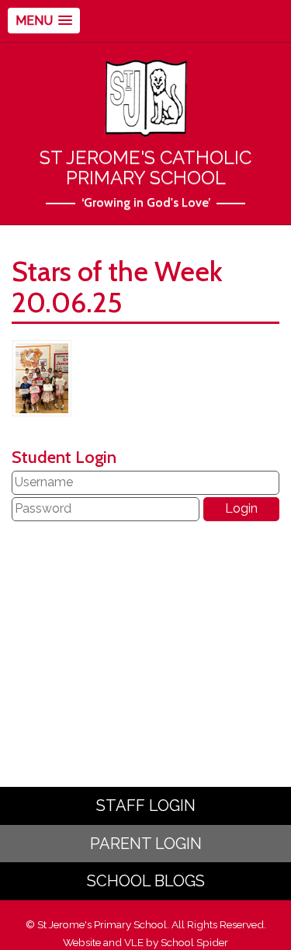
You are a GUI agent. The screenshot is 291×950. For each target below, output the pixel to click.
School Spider (194, 942)
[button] (44, 20)
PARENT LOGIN (146, 843)
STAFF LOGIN (146, 805)
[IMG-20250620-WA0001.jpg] (42, 377)
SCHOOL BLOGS (146, 881)
